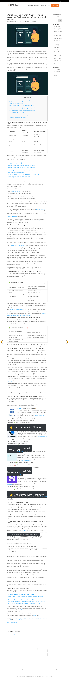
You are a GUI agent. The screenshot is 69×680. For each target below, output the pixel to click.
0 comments (33, 21)
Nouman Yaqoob (12, 21)
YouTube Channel (38, 614)
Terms (38, 669)
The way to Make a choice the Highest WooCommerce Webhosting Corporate (25, 599)
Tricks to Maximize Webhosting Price (17, 112)
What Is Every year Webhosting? (16, 103)
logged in (15, 634)
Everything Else (57, 69)
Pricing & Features (45, 5)
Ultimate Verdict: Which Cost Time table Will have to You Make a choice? (24, 114)
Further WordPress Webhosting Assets (17, 117)
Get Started (55, 5)
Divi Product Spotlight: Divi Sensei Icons (56, 46)
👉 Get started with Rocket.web (19, 471)
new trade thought (16, 191)
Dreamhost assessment (42, 436)
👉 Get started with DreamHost (19, 449)
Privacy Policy (44, 669)
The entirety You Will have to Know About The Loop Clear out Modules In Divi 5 (58, 30)
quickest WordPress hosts (22, 459)
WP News (33, 669)
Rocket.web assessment (26, 460)
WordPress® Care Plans (33, 5)
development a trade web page (17, 245)
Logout (56, 669)
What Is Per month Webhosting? (16, 101)
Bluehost (24, 530)
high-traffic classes (12, 381)
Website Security (57, 71)
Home (10, 669)
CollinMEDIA (28, 676)
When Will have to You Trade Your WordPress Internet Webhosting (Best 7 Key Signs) (26, 601)
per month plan (25, 538)
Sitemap (51, 676)
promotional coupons (37, 247)
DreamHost (20, 429)
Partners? (26, 669)
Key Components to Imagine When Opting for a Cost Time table (22, 108)
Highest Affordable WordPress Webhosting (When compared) (21, 594)
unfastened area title (12, 216)
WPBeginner (21, 619)
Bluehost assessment (39, 415)
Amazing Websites (43, 676)
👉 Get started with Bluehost (26, 427)
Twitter (34, 615)
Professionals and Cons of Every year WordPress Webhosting (22, 107)
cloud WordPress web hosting (16, 309)
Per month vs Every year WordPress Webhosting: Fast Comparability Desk (24, 100)
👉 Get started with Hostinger (27, 495)
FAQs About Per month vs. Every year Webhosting (20, 115)
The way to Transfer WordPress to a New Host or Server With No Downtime (24, 603)
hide (29, 97)
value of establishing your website (25, 609)
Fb (38, 615)
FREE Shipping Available (41, 654)
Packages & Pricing (18, 669)
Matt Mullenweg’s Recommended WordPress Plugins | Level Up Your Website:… (58, 38)
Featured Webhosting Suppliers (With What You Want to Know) (22, 110)
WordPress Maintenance (12, 622)
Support (60, 1)
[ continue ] (9, 624)
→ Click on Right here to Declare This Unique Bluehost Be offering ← (23, 534)
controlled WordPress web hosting (33, 220)
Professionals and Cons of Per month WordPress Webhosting (22, 105)
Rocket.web (20, 451)
